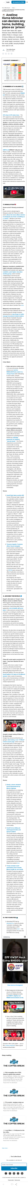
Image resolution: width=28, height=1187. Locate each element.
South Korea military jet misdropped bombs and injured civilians (14, 829)
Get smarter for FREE (18, 2)
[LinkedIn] (10, 1173)
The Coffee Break (6, 7)
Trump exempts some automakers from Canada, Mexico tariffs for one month (15, 867)
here (18, 929)
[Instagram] (18, 1173)
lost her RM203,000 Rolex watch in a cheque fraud (15, 371)
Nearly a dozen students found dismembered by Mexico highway (14, 786)
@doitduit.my (10, 923)
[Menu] (27, 2)
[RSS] (22, 1173)
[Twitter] (6, 1173)
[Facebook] (14, 1173)
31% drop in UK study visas (11, 115)
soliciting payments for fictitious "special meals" (13, 439)
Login (7, 2)
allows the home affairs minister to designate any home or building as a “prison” (14, 216)
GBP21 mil (6, 150)
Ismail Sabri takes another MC (15, 495)
